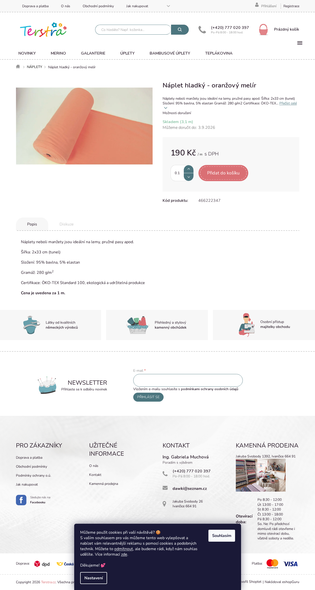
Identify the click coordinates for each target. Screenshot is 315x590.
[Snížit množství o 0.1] (188, 177)
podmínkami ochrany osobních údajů (209, 389)
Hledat (180, 30)
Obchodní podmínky (98, 6)
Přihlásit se (148, 397)
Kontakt (95, 474)
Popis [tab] (32, 224)
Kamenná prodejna (103, 483)
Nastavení (93, 578)
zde (124, 554)
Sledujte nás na (40, 499)
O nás (65, 6)
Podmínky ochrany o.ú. (33, 475)
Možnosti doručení (177, 113)
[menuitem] (27, 53)
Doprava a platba (35, 6)
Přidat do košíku (223, 173)
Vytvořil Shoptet (248, 582)
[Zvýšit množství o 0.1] (188, 169)
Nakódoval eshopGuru (282, 582)
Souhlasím (221, 535)
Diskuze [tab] (67, 224)
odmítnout (123, 549)
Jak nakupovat (137, 6)
